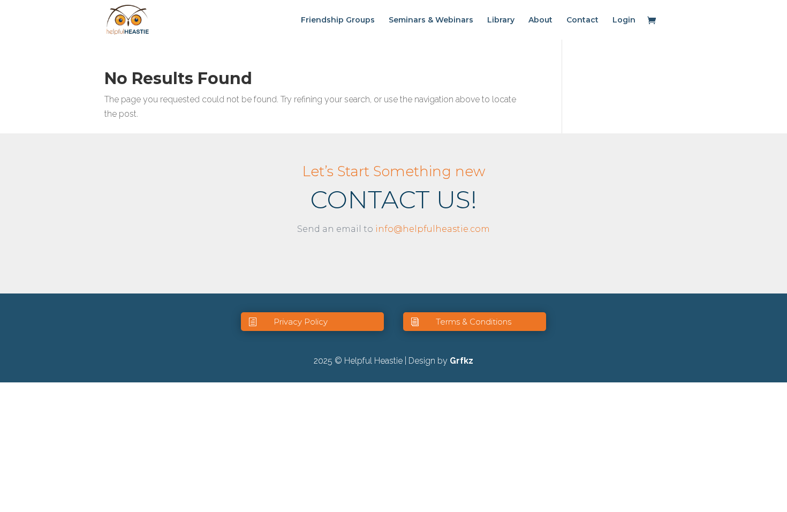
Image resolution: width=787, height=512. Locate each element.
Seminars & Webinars (431, 20)
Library (500, 20)
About (540, 20)
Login (623, 20)
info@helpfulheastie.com (432, 229)
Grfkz (461, 361)
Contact (582, 20)
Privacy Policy (301, 322)
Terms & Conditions (473, 322)
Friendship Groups (338, 20)
